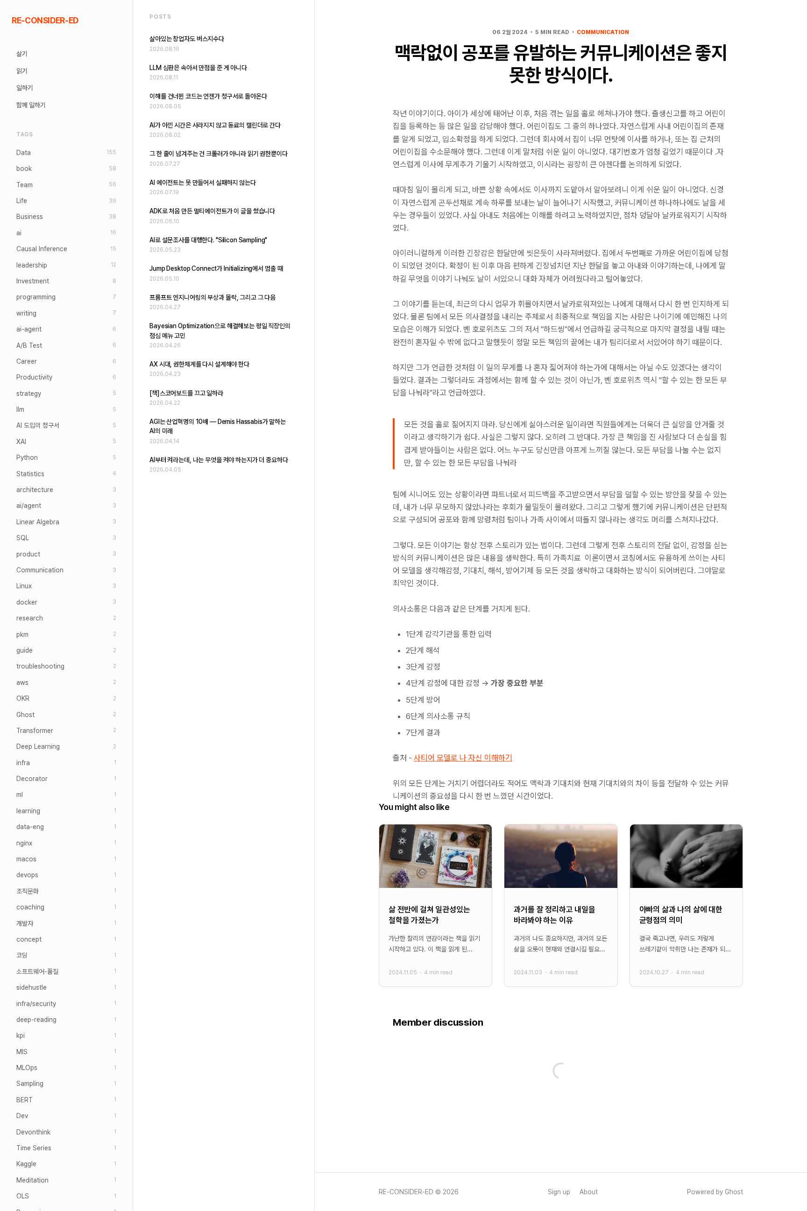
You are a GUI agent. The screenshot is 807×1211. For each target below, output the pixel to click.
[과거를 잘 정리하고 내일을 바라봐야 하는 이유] (560, 905)
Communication (603, 32)
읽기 (22, 71)
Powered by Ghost (715, 1192)
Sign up (559, 1192)
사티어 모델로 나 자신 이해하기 (463, 757)
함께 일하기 (31, 105)
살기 (22, 54)
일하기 (24, 88)
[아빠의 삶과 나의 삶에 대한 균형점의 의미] (686, 905)
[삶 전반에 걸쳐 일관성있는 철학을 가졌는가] (435, 905)
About (589, 1192)
